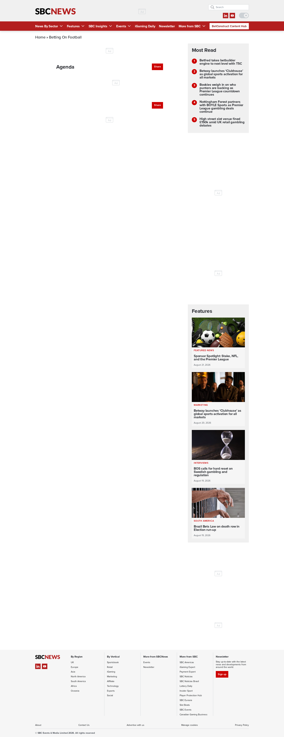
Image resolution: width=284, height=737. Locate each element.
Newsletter (167, 26)
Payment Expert (188, 671)
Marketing (112, 676)
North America (78, 676)
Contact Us (84, 725)
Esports (111, 691)
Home (40, 37)
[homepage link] (55, 11)
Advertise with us (135, 725)
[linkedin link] (225, 15)
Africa (74, 686)
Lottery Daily (186, 686)
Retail (110, 667)
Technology (113, 686)
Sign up (222, 674)
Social (110, 695)
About (38, 725)
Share (157, 66)
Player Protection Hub (191, 695)
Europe (74, 667)
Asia (73, 671)
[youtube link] (232, 15)
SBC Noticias (186, 676)
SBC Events (185, 709)
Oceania (75, 691)
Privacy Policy (242, 725)
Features (73, 26)
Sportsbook (113, 662)
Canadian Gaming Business (193, 714)
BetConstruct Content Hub (229, 26)
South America (78, 681)
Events (121, 26)
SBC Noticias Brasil (189, 681)
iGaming (111, 671)
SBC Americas (187, 662)
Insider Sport (186, 691)
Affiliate (110, 681)
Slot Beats (185, 705)
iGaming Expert (187, 667)
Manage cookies (189, 725)
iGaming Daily (145, 26)
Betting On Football (65, 37)
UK (72, 662)
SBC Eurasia (186, 700)
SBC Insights (98, 26)
